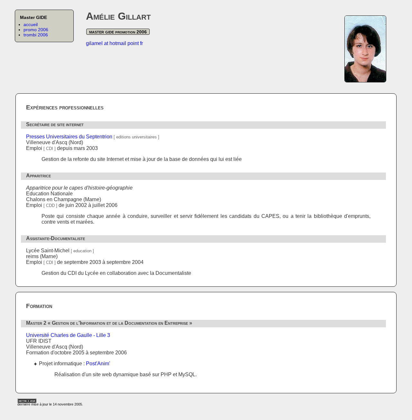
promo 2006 (35, 29)
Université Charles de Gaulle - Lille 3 (68, 335)
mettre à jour (27, 400)
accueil (30, 24)
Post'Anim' (98, 363)
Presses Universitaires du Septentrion (69, 136)
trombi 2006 (35, 34)
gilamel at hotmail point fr (114, 43)
